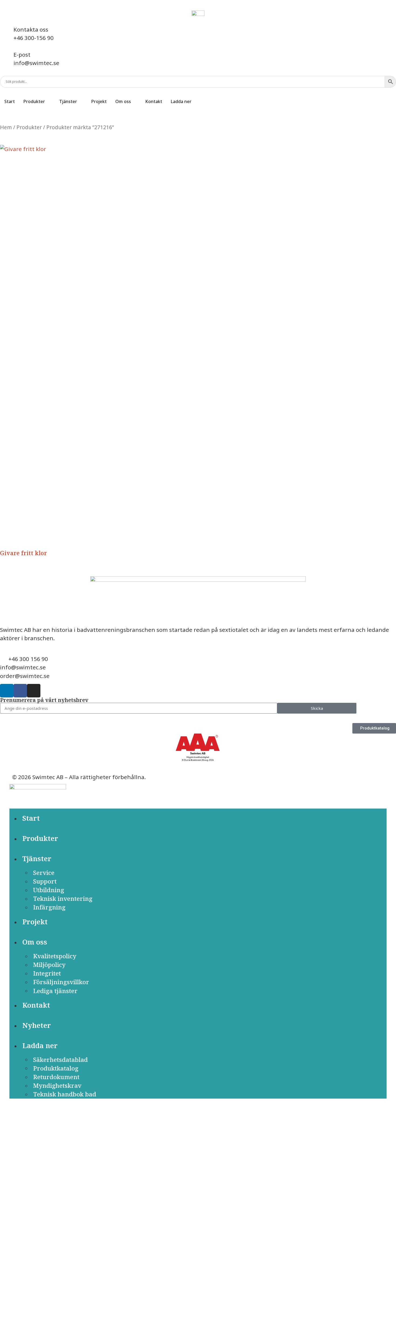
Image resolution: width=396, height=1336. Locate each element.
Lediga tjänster (55, 990)
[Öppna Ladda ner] (195, 101)
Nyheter (36, 1025)
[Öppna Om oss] (134, 101)
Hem (6, 127)
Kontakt (36, 1005)
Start (31, 818)
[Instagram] (33, 690)
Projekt (35, 921)
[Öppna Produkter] (48, 101)
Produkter (29, 127)
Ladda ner (40, 1045)
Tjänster (36, 858)
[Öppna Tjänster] (80, 101)
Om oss (34, 942)
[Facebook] (20, 690)
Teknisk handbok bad (64, 1094)
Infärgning (49, 907)
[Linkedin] (6, 690)
